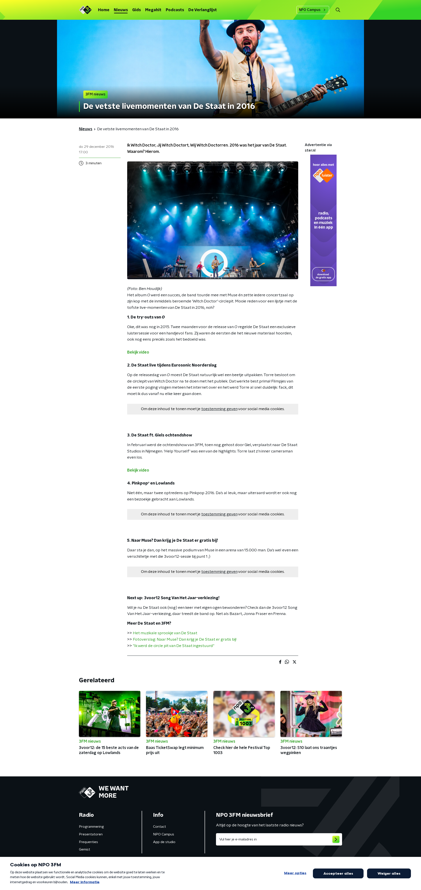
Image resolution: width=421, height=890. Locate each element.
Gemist (84, 849)
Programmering (91, 826)
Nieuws (121, 10)
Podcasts (175, 10)
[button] (338, 10)
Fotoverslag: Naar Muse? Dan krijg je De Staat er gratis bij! (184, 640)
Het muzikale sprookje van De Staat (165, 633)
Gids (136, 10)
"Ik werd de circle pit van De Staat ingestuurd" (173, 646)
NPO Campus (310, 10)
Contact (159, 826)
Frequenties (88, 842)
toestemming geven (219, 409)
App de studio (164, 842)
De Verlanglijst (202, 10)
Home (103, 10)
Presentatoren (91, 834)
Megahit (153, 10)
